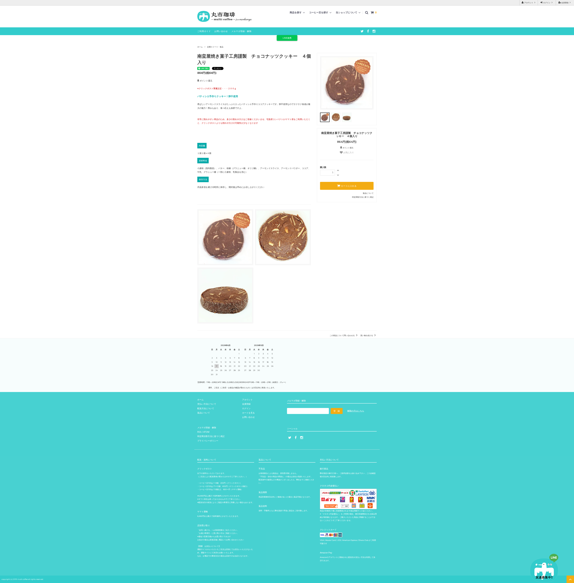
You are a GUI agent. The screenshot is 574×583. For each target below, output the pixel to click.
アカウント (529, 2)
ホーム (200, 47)
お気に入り (348, 152)
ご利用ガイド (204, 31)
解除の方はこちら (355, 410)
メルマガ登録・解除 (241, 31)
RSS (199, 432)
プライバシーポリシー (207, 440)
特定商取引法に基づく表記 (363, 197)
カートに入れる (348, 186)
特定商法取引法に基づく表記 (211, 436)
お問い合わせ (221, 31)
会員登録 (565, 2)
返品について (368, 193)
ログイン (547, 2)
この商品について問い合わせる (342, 335)
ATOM (206, 432)
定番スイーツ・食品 (215, 47)
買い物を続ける (366, 335)
